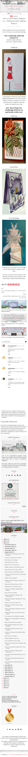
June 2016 (8, 667)
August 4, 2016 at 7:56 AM (14, 358)
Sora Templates (11, 754)
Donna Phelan (14, 167)
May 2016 (8, 669)
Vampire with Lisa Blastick (11, 578)
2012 (5, 684)
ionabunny (14, 47)
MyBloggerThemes (22, 754)
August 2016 (8, 552)
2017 (5, 541)
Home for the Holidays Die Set (10, 700)
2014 (5, 680)
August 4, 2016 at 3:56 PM (16, 369)
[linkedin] (15, 475)
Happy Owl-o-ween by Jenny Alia (12, 602)
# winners (15, 16)
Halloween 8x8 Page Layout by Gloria (13, 584)
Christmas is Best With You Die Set (11, 702)
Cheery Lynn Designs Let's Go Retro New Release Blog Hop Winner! (13, 310)
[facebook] (6, 475)
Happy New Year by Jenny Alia (12, 564)
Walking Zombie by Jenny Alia (12, 638)
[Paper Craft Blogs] (9, 716)
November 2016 (9, 546)
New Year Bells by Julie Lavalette (12, 640)
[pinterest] (20, 475)
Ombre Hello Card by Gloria (11, 562)
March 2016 (8, 672)
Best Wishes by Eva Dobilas (11, 560)
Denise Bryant (11, 368)
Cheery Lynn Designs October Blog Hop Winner (13, 337)
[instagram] (17, 475)
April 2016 (8, 671)
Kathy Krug (14, 116)
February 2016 (9, 674)
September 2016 (10, 550)
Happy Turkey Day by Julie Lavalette (13, 569)
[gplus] (12, 475)
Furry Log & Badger (14, 218)
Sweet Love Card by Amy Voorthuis (13, 557)
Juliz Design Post (12, 346)
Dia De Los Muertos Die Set (9, 698)
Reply (9, 354)
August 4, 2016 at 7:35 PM (15, 380)
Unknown (10, 357)
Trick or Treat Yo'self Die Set (9, 696)
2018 (5, 539)
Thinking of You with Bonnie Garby (13, 586)
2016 (5, 543)
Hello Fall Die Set (6, 699)
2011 (5, 686)
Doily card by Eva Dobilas (11, 592)
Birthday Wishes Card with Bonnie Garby (14, 567)
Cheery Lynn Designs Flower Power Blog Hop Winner (12, 324)
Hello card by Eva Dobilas (11, 636)
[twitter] (9, 475)
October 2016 (9, 548)
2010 (5, 687)
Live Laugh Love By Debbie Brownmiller (14, 616)
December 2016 (9, 544)
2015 (5, 678)
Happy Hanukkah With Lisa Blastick (13, 622)
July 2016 (7, 665)
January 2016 (8, 676)
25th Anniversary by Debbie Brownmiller (14, 572)
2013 (5, 682)
